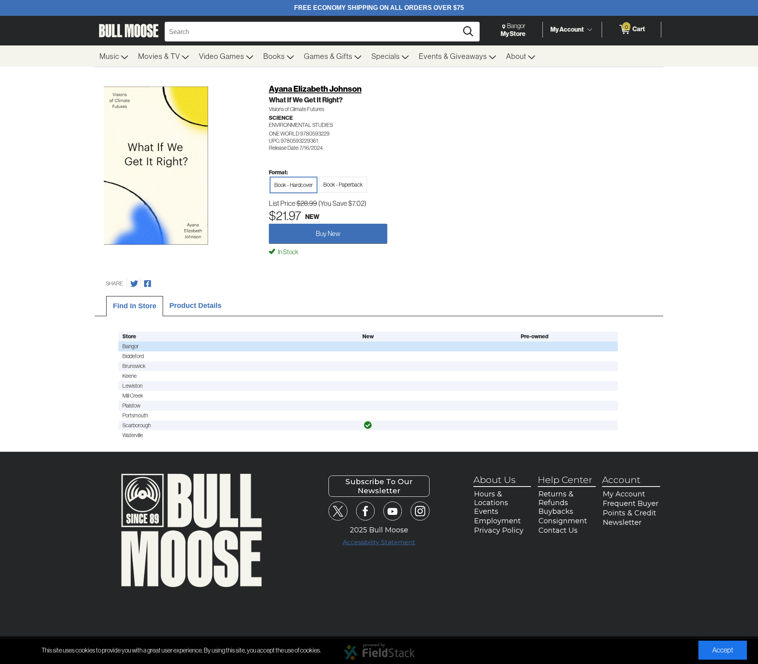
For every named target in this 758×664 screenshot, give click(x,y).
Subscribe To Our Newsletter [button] (379, 486)
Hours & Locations (491, 498)
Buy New (328, 233)
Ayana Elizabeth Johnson (315, 88)
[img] (368, 425)
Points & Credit (629, 513)
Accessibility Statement (379, 542)
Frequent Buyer (631, 503)
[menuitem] (114, 56)
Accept (722, 650)
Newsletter (622, 522)
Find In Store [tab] (134, 306)
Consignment (562, 521)
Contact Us (558, 530)
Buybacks (555, 511)
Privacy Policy (498, 530)
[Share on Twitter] (134, 284)
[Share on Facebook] (147, 284)
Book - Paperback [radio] (343, 184)
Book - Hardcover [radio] (293, 185)
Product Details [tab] (195, 305)
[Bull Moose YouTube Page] (393, 511)
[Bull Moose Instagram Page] (420, 511)
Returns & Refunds (556, 498)
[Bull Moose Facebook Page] (365, 511)
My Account (567, 29)
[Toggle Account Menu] (589, 29)
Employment (497, 521)
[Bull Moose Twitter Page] (338, 511)
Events (486, 511)
